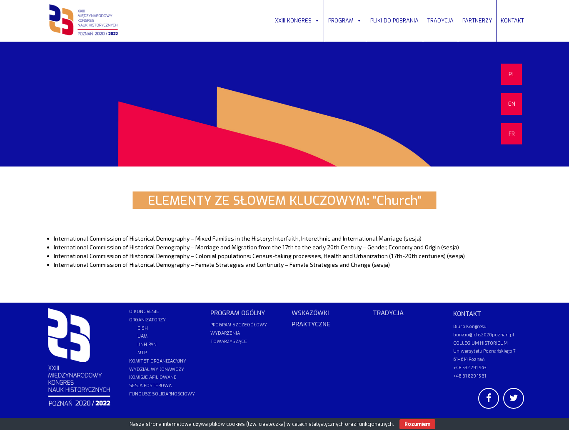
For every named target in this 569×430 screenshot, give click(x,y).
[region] (284, 104)
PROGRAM (341, 20)
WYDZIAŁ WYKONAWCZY (156, 369)
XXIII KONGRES (293, 20)
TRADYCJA (440, 20)
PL (511, 74)
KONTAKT (512, 20)
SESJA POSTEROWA (150, 386)
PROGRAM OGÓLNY (237, 313)
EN (511, 103)
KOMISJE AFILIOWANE (153, 377)
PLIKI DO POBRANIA (394, 20)
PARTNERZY (477, 20)
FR (512, 133)
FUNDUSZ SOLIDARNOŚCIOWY (162, 394)
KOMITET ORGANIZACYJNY (157, 361)
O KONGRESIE (144, 311)
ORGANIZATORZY (147, 320)
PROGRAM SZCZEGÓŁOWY (238, 325)
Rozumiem (417, 424)
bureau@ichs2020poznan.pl (483, 334)
